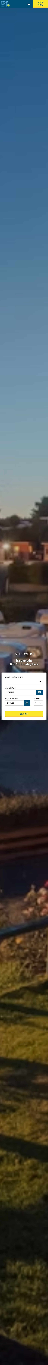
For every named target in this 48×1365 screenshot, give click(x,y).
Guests (37, 698)
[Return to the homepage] (5, 6)
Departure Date (12, 698)
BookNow (40, 3)
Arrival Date (10, 688)
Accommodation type (14, 677)
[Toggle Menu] (28, 3)
